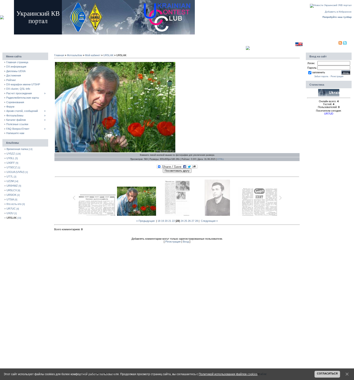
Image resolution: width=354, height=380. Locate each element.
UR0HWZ (12, 185)
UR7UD (328, 113)
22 (173, 220)
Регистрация (80, 36)
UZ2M (10, 181)
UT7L (10, 176)
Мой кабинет (92, 55)
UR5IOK (11, 194)
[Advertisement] (184, 43)
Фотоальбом (74, 55)
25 (185, 220)
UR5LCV (12, 190)
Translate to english (284, 44)
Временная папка (17, 149)
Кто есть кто (14, 204)
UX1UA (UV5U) (16, 171)
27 (192, 220)
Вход (94, 36)
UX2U (10, 213)
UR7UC (11, 208)
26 (189, 220)
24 (182, 220)
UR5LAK (12, 217)
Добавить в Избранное (338, 11)
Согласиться (327, 373)
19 (162, 220)
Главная (66, 36)
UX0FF (11, 162)
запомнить (318, 72)
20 (166, 220)
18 (158, 220)
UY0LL (10, 158)
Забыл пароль (321, 76)
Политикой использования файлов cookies (228, 374)
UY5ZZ (11, 153)
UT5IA (10, 199)
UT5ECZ (12, 167)
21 (169, 220)
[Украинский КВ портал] (328, 95)
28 (196, 220)
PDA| (335, 44)
